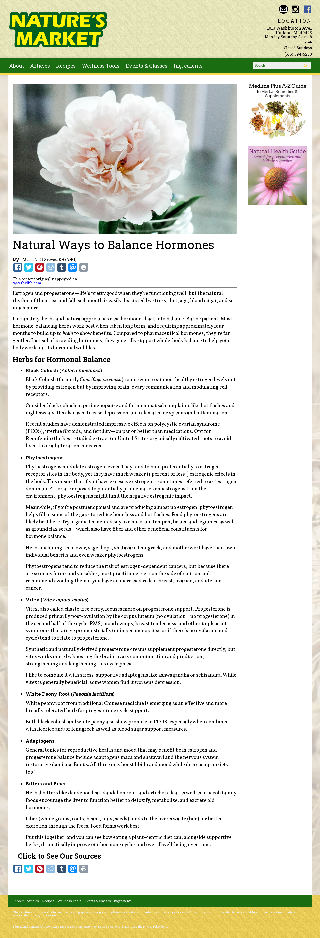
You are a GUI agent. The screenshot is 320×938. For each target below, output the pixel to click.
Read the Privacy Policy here (149, 926)
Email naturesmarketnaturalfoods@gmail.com (283, 9)
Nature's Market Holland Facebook (307, 9)
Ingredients (188, 65)
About (16, 65)
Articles (40, 65)
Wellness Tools (101, 65)
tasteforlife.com (27, 283)
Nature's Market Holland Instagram (295, 9)
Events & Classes (147, 65)
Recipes (66, 65)
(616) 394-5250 (298, 54)
